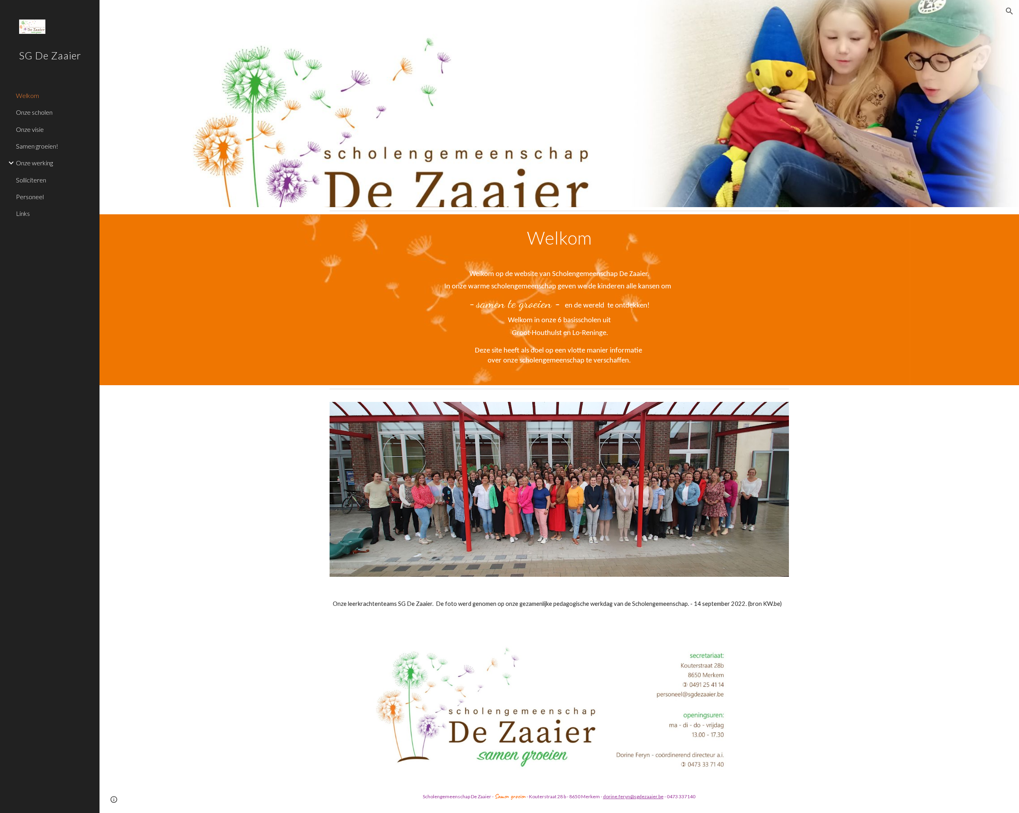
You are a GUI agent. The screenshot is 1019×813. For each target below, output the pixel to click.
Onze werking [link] (34, 163)
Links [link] (23, 213)
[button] (1009, 11)
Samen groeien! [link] (37, 146)
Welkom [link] (27, 95)
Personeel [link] (30, 196)
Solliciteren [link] (31, 180)
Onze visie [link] (30, 129)
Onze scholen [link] (34, 112)
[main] (559, 300)
